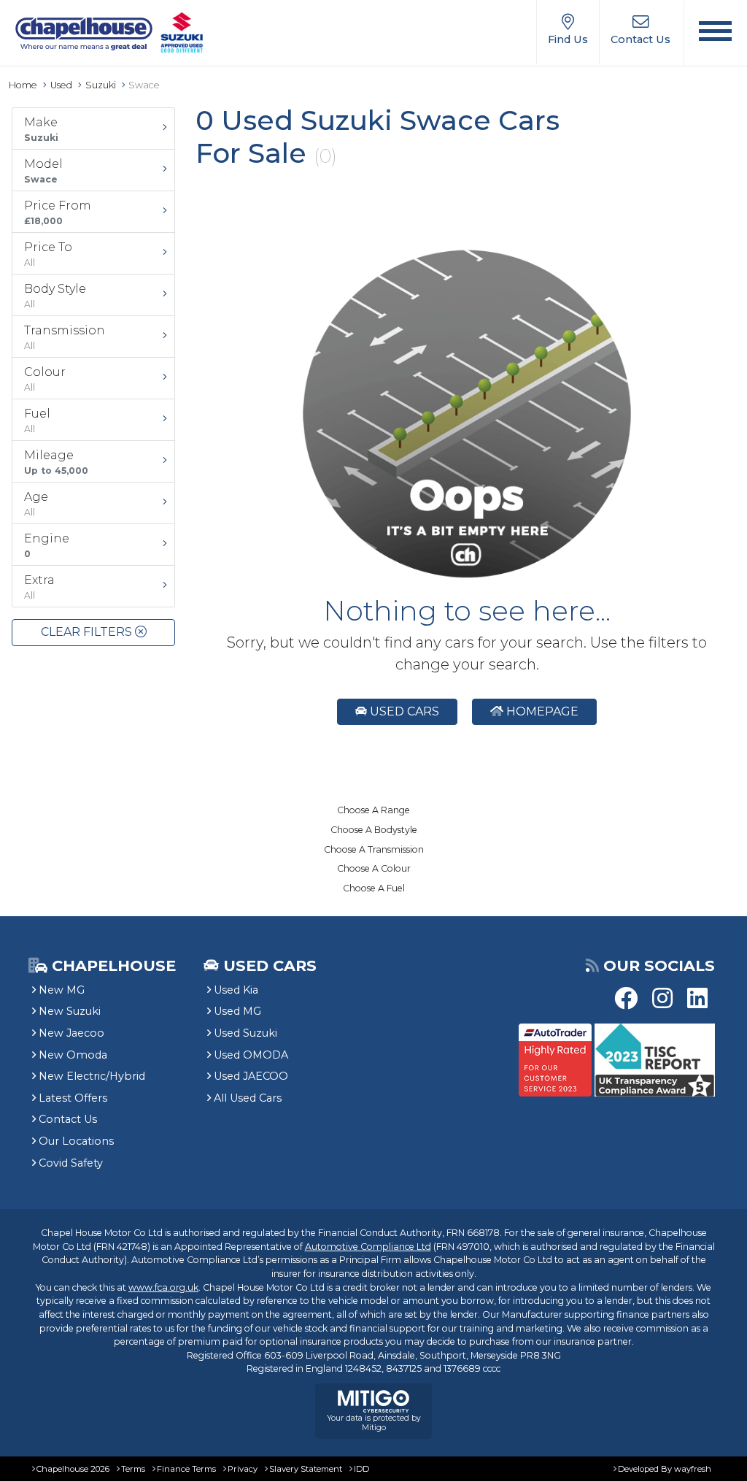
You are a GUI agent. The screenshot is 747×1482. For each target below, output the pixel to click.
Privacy (243, 1469)
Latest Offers (73, 1098)
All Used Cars (248, 1098)
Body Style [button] (55, 296)
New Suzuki (70, 1011)
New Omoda (73, 1054)
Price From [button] (57, 212)
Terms (133, 1469)
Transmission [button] (64, 337)
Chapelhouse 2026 (72, 1469)
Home (23, 85)
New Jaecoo (71, 1033)
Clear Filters (88, 632)
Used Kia (236, 990)
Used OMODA (251, 1054)
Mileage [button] (56, 462)
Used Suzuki (245, 1033)
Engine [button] (46, 545)
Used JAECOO (251, 1076)
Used (61, 85)
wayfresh (692, 1469)
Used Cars (403, 711)
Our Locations (76, 1141)
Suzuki (100, 85)
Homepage (540, 711)
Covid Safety (71, 1163)
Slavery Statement (305, 1469)
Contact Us (68, 1119)
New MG (62, 990)
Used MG (237, 1011)
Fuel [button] (37, 420)
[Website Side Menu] (715, 33)
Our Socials (659, 965)
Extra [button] (39, 587)
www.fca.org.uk (163, 1287)
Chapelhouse (111, 965)
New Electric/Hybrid (92, 1076)
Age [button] (36, 504)
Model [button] (43, 171)
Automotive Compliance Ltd (368, 1246)
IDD (361, 1469)
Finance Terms (186, 1469)
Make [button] (41, 129)
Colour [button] (45, 379)
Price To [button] (48, 254)
